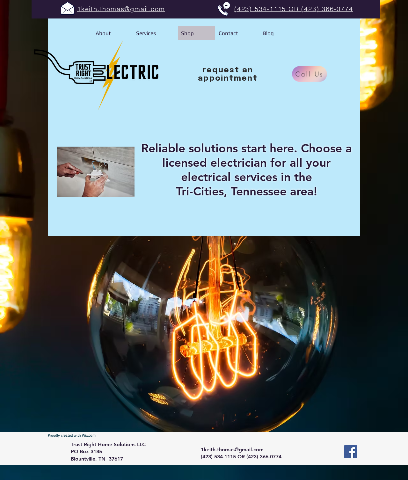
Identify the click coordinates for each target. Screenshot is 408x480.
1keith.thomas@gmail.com (232, 450)
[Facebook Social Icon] (350, 451)
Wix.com (89, 435)
